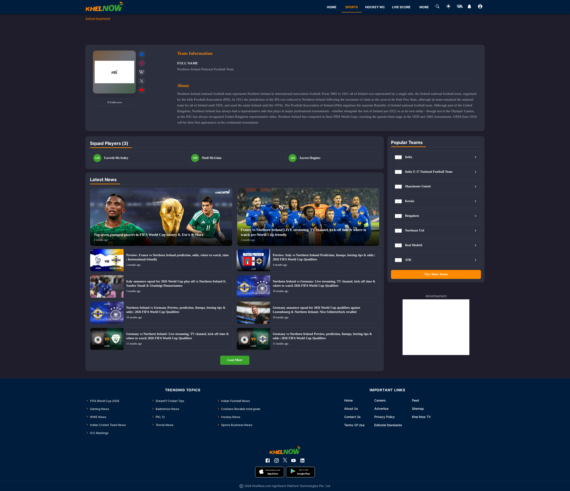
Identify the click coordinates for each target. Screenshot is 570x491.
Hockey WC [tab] (375, 7)
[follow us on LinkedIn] (302, 460)
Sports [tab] (351, 7)
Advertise (381, 408)
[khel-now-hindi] (459, 7)
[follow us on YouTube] (293, 460)
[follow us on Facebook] (267, 460)
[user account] (480, 7)
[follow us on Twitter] (285, 460)
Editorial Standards (388, 425)
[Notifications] (469, 7)
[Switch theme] (448, 7)
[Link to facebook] (141, 54)
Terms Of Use (354, 425)
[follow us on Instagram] (276, 460)
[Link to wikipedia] (141, 72)
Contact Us (352, 417)
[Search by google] (437, 7)
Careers (380, 400)
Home (348, 400)
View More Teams (436, 274)
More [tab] (424, 7)
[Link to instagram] (141, 63)
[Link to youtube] (141, 89)
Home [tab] (331, 7)
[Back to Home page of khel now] (104, 7)
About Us (351, 408)
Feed (415, 400)
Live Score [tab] (401, 7)
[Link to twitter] (141, 81)
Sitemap (418, 408)
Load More (234, 360)
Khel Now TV (421, 417)
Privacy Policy (384, 417)
